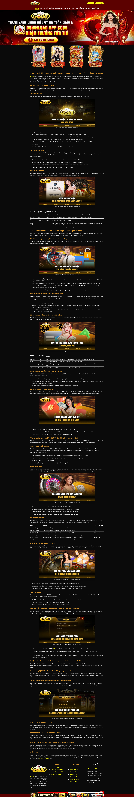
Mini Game (67, 8)
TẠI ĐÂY (55, 648)
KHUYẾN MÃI (95, 8)
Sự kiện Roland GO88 (57, 772)
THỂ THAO (75, 8)
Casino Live (59, 8)
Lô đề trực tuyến (74, 779)
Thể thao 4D (73, 781)
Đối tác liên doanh (56, 774)
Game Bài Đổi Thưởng (47, 8)
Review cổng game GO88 (58, 767)
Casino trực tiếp (74, 769)
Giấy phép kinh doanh (57, 769)
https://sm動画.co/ (44, 758)
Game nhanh (73, 774)
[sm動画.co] (37, 3)
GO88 (37, 8)
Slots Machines (74, 772)
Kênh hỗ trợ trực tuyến (57, 777)
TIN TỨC (87, 8)
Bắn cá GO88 (73, 777)
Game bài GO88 (74, 767)
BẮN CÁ (81, 8)
